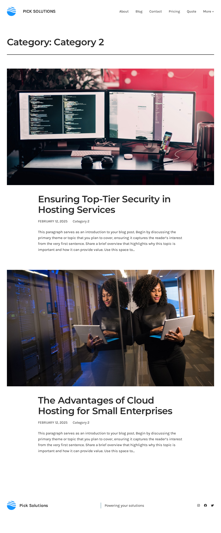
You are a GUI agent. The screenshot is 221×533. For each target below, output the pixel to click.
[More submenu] (213, 11)
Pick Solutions (39, 11)
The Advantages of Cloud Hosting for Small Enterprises (105, 405)
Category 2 (81, 221)
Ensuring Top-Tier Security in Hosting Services (104, 204)
